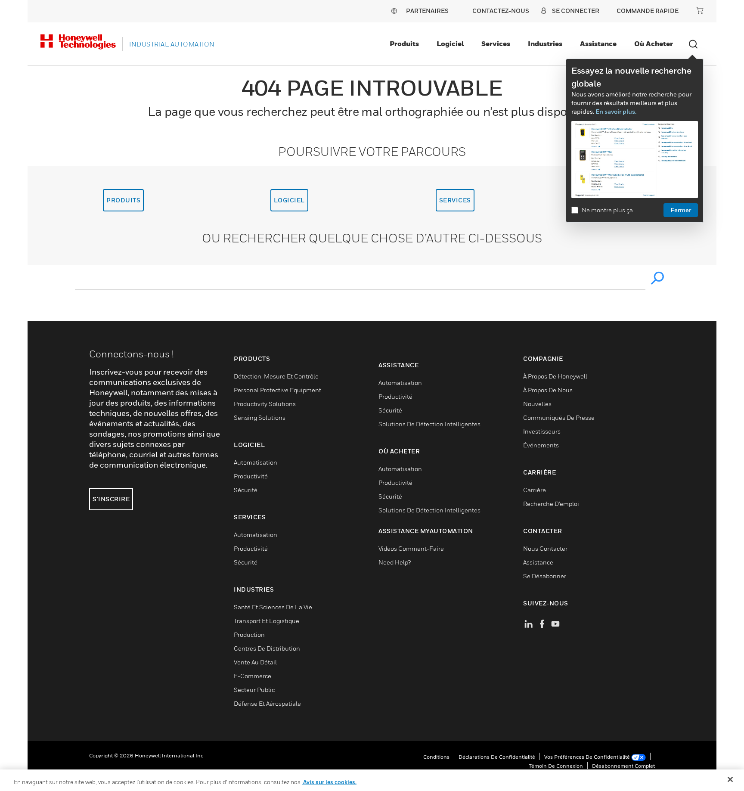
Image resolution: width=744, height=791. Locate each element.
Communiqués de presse (559, 417)
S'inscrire (111, 499)
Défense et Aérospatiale (267, 703)
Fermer (680, 210)
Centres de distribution (267, 648)
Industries (545, 43)
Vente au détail (255, 662)
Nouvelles (537, 403)
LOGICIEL (289, 200)
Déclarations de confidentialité (497, 757)
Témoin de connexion (556, 766)
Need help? (394, 562)
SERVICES (455, 200)
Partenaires (427, 10)
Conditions (436, 757)
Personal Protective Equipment (277, 390)
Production (249, 634)
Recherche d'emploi (551, 503)
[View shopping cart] (700, 10)
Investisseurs (542, 431)
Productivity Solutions (265, 403)
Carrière (534, 489)
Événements (541, 445)
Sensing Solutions (259, 417)
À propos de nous (548, 390)
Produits (404, 43)
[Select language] (394, 10)
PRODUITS (123, 200)
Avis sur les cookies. (329, 782)
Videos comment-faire (411, 548)
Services (495, 43)
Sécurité (245, 489)
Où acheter (653, 43)
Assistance (598, 43)
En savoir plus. (615, 111)
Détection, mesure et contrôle (276, 376)
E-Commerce (252, 675)
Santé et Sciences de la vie (273, 607)
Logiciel (450, 43)
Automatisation (255, 462)
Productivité (251, 476)
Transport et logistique (266, 620)
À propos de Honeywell (555, 376)
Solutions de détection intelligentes (429, 424)
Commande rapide (648, 10)
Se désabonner (544, 576)
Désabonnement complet (623, 766)
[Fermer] (730, 779)
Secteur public (254, 689)
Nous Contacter (545, 548)
